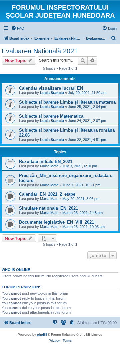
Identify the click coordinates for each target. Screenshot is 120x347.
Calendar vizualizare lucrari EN (51, 88)
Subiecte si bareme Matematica (51, 116)
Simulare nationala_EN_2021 (48, 208)
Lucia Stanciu (52, 93)
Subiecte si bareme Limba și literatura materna (67, 102)
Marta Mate (49, 166)
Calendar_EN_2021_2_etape (47, 194)
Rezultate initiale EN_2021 (45, 161)
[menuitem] (17, 28)
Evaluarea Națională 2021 (40, 51)
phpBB (42, 334)
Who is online (16, 270)
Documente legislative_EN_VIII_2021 (56, 222)
